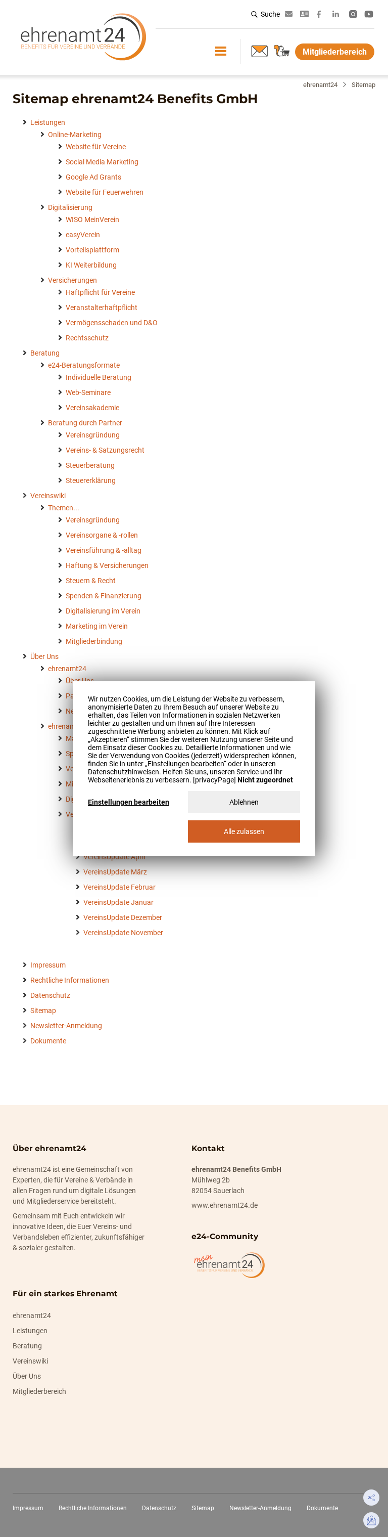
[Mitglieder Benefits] (282, 50)
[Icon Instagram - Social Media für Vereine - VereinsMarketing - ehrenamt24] (353, 14)
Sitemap (202, 1508)
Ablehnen (244, 802)
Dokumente (322, 1508)
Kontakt (306, 14)
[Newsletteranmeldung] (259, 50)
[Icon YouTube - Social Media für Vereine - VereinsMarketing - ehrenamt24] (369, 14)
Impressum (28, 1508)
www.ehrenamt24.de (224, 1205)
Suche (270, 14)
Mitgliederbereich (335, 52)
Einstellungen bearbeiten (128, 802)
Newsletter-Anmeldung (260, 1508)
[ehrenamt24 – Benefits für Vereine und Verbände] (83, 64)
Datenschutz (159, 1508)
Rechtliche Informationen (93, 1508)
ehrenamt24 (320, 85)
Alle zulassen (244, 831)
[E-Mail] (371, 1520)
